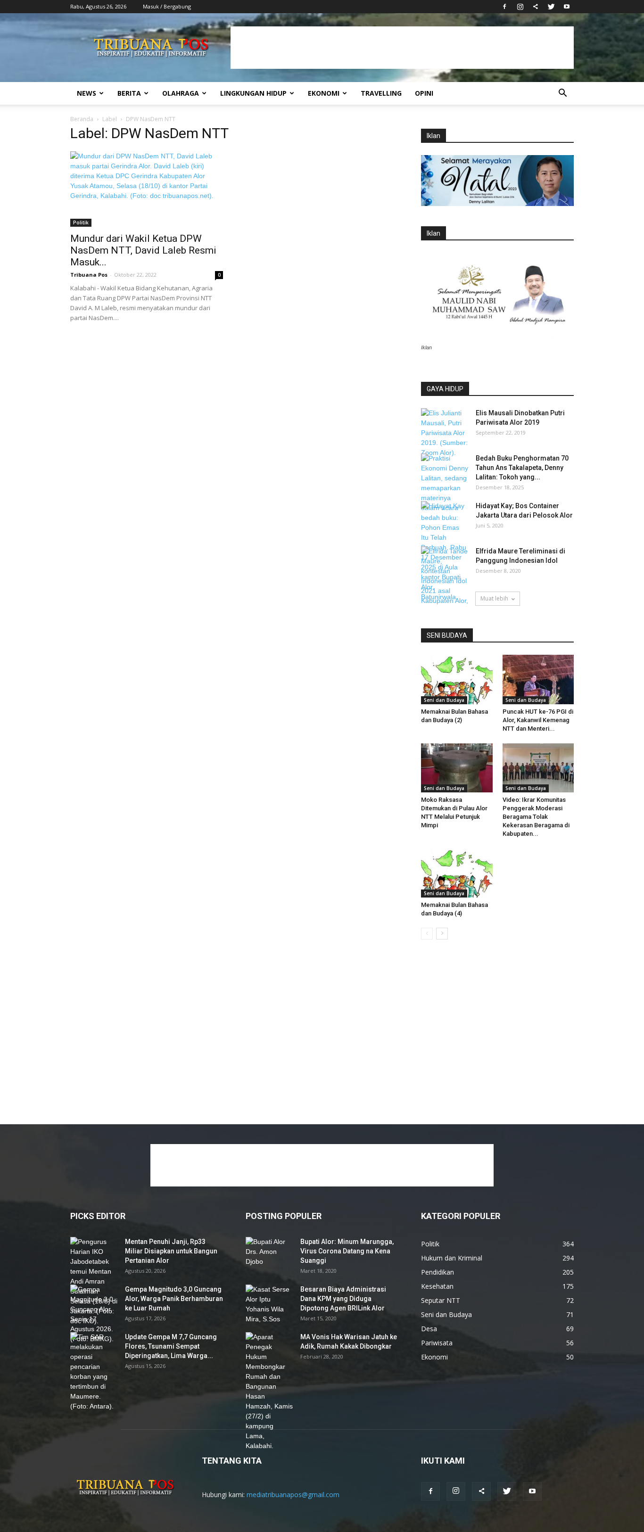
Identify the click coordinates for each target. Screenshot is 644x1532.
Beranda (81, 119)
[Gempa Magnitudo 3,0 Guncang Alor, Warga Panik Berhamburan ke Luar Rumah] (93, 1314)
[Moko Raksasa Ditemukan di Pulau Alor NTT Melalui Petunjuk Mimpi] (457, 767)
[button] (562, 94)
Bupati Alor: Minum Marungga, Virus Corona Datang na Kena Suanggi (347, 1251)
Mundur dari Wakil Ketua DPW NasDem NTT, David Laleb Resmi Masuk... (143, 250)
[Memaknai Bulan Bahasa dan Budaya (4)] (457, 873)
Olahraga (180, 93)
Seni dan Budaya (444, 700)
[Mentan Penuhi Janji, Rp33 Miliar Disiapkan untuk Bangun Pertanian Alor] (93, 1281)
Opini (424, 93)
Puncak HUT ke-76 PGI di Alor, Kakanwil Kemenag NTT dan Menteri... (538, 720)
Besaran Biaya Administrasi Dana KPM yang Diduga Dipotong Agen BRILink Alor (343, 1298)
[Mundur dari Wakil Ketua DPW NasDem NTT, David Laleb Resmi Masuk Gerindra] (146, 189)
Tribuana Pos (88, 274)
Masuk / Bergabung (167, 6)
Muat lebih (494, 598)
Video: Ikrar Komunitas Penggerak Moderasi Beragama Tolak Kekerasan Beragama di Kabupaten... (536, 816)
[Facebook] (504, 6)
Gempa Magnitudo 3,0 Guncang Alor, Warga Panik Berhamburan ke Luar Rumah (174, 1298)
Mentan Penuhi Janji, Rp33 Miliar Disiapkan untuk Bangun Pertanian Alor (171, 1251)
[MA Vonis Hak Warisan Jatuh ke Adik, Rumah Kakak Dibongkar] (269, 1391)
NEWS (86, 93)
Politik (81, 222)
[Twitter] (551, 6)
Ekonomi (323, 93)
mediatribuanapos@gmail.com (293, 1494)
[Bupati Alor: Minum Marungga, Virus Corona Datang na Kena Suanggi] (269, 1253)
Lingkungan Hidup (253, 93)
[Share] (535, 6)
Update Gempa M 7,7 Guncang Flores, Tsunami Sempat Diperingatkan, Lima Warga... (171, 1346)
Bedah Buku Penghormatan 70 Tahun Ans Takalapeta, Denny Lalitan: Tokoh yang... (522, 467)
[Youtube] (567, 6)
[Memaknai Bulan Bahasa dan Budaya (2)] (457, 679)
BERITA (129, 93)
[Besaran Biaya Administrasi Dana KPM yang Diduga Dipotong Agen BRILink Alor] (269, 1304)
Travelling (381, 93)
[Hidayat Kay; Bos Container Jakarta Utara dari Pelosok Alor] (444, 517)
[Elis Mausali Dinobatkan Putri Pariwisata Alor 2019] (444, 433)
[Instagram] (520, 6)
